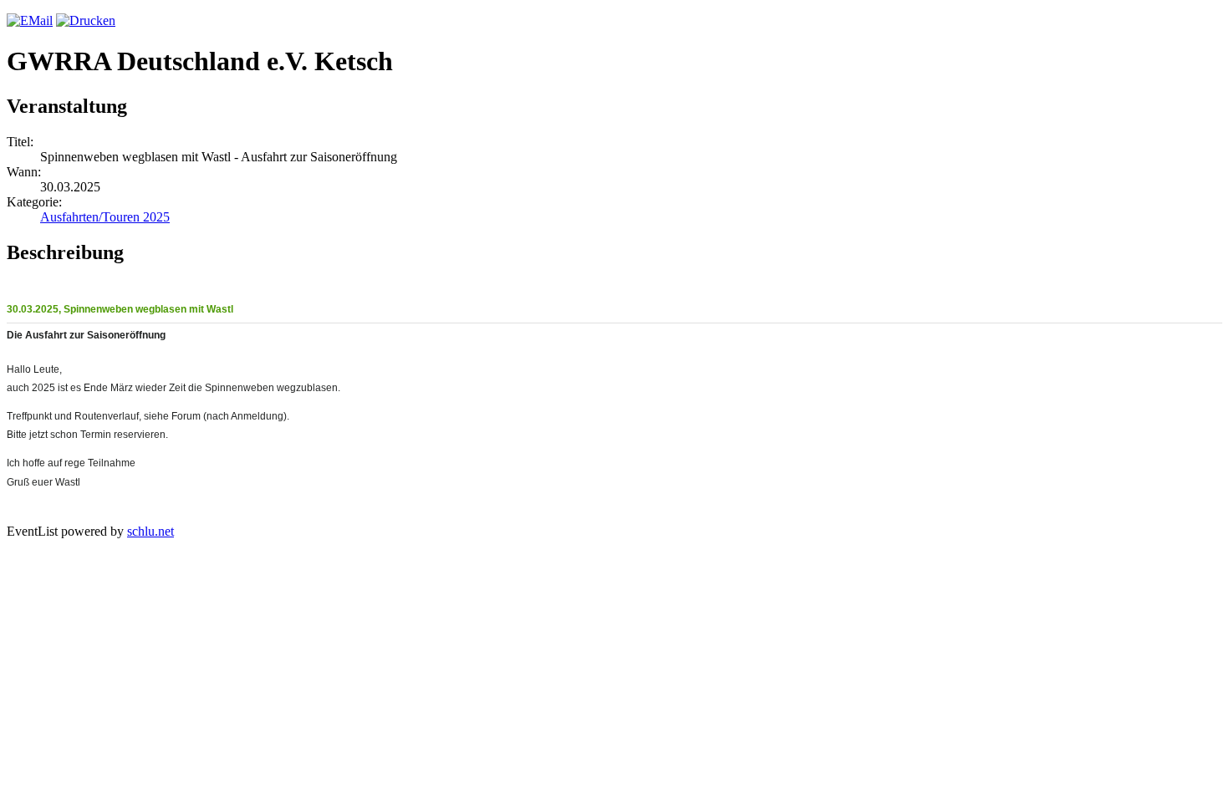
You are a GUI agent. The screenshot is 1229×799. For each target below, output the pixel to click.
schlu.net (150, 531)
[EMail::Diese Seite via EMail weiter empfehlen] (30, 20)
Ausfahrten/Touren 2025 (105, 217)
